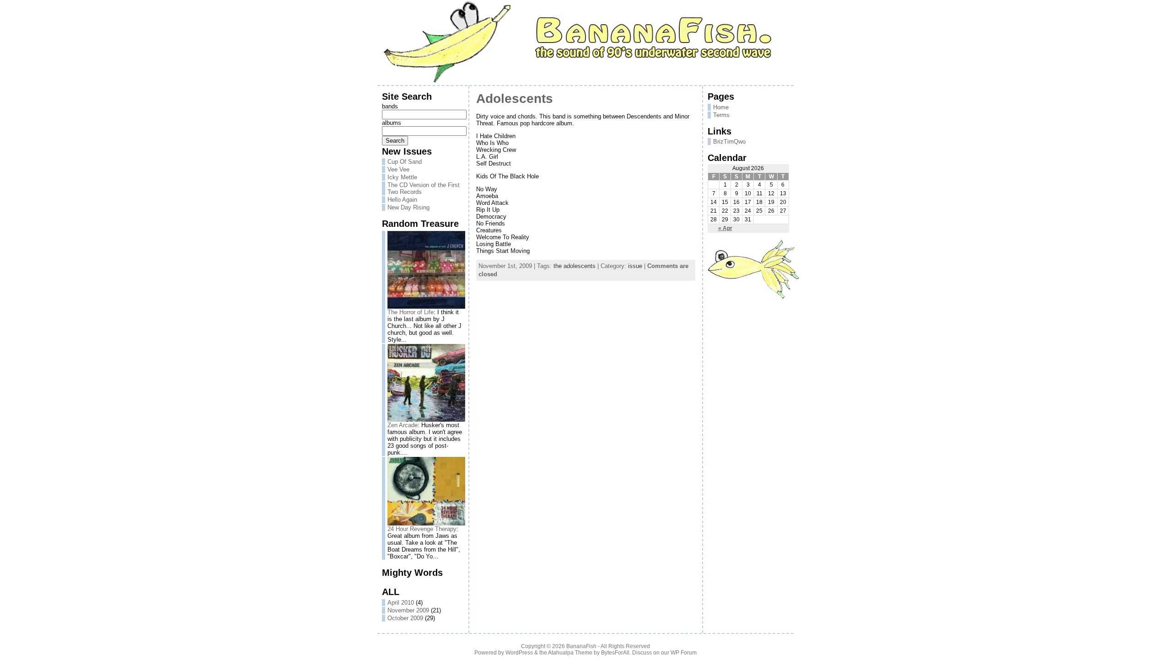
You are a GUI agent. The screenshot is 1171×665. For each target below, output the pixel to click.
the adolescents (574, 266)
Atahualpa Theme (570, 652)
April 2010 (400, 602)
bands (390, 106)
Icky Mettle (402, 177)
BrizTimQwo (729, 141)
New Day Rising (408, 207)
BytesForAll (615, 652)
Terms (721, 115)
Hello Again (402, 199)
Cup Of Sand (404, 161)
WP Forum (684, 652)
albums (391, 122)
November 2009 (408, 610)
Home (721, 107)
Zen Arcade (402, 425)
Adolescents (514, 98)
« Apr (725, 228)
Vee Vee (398, 169)
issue (635, 266)
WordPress (519, 652)
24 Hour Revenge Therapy (422, 529)
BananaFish (581, 646)
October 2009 (405, 618)
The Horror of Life (410, 312)
